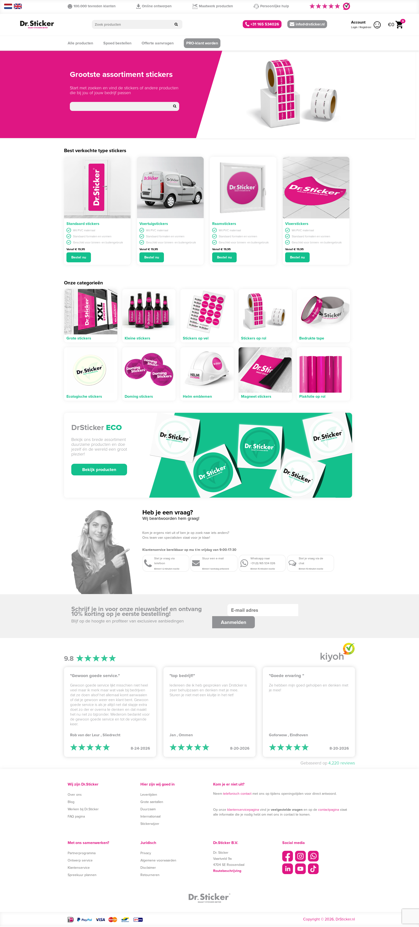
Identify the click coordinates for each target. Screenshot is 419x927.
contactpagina (328, 809)
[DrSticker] (37, 25)
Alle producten (80, 43)
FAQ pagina (76, 816)
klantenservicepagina (243, 809)
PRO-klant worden (202, 43)
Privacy (145, 853)
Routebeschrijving (227, 870)
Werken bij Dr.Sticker (83, 809)
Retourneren (150, 874)
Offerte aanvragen (158, 43)
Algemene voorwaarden (158, 860)
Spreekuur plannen (82, 874)
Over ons (75, 794)
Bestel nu (78, 257)
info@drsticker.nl (310, 24)
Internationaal (150, 816)
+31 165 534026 (264, 24)
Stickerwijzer (149, 823)
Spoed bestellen (117, 43)
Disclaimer (148, 867)
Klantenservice (79, 867)
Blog (71, 801)
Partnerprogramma (82, 853)
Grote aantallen (151, 801)
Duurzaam (148, 809)
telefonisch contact (237, 793)
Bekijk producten (99, 469)
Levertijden (148, 794)
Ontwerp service (80, 860)
